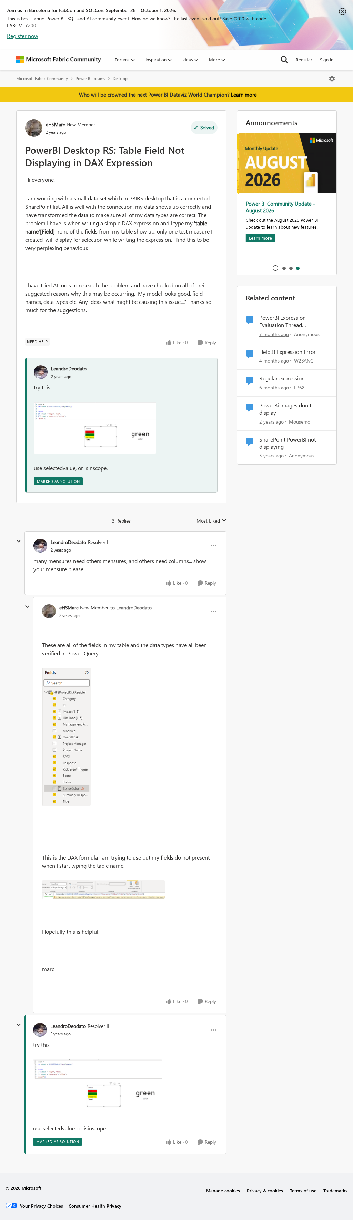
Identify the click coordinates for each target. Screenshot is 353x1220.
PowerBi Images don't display (285, 409)
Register (304, 59)
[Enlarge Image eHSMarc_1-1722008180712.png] (66, 737)
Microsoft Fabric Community (42, 78)
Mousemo (299, 421)
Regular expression (282, 378)
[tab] (283, 268)
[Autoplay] (275, 268)
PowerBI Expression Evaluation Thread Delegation (282, 321)
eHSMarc (55, 124)
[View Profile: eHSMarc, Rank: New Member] (33, 128)
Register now (22, 35)
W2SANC (303, 360)
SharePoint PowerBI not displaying (287, 443)
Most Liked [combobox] (211, 520)
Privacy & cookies (265, 1190)
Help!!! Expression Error (287, 351)
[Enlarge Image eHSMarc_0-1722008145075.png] (103, 889)
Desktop (120, 78)
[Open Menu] (332, 78)
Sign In (326, 59)
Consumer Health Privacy (95, 1206)
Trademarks (335, 1190)
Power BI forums (90, 78)
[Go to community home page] (58, 59)
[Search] (284, 60)
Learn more (244, 94)
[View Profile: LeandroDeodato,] (41, 372)
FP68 (299, 387)
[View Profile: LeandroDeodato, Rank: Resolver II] (40, 546)
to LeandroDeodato (131, 607)
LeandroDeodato (69, 368)
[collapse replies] (18, 541)
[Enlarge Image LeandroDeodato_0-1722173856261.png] (95, 428)
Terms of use (303, 1190)
